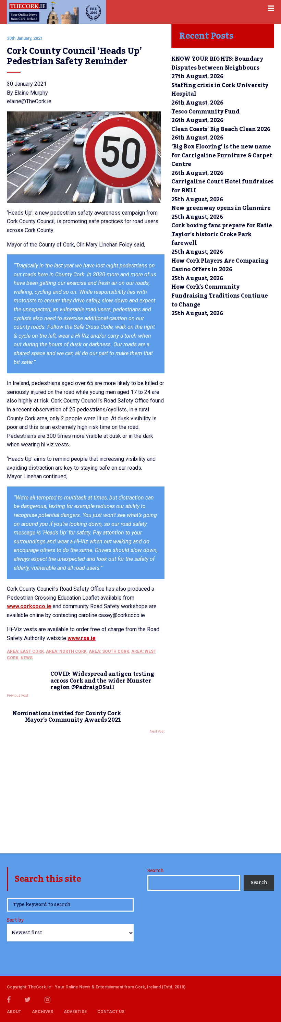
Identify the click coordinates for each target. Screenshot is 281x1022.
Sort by (15, 920)
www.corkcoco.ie (29, 606)
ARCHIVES (42, 1011)
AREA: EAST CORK (25, 651)
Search (155, 871)
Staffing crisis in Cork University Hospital (219, 90)
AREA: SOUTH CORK (109, 651)
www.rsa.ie (82, 638)
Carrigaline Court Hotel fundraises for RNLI (222, 186)
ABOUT (14, 1011)
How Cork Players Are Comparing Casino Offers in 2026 (219, 265)
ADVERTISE (75, 1011)
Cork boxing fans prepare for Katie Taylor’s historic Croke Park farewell (221, 234)
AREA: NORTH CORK (66, 651)
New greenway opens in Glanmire (220, 208)
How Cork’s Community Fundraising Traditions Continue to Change (219, 295)
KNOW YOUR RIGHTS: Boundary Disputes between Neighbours (217, 63)
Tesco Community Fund (205, 111)
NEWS (27, 658)
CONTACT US (110, 1011)
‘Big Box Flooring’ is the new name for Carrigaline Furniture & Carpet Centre (221, 155)
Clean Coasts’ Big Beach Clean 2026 (220, 129)
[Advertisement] (85, 792)
